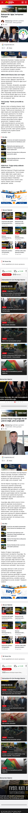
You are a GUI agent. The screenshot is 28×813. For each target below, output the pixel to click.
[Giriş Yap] (26, 2)
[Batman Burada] (9, 2)
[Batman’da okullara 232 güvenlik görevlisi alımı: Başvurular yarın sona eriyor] (7, 248)
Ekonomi (4, 322)
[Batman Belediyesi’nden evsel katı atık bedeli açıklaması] (14, 160)
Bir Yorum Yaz (7, 261)
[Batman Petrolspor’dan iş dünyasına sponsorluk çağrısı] (14, 154)
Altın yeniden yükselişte (8, 324)
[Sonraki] (15, 274)
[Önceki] (13, 274)
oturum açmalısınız (19, 264)
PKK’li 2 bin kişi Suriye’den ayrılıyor (11, 341)
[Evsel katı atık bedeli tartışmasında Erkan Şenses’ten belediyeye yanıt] (14, 141)
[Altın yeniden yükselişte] (14, 320)
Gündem (4, 338)
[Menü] (2, 2)
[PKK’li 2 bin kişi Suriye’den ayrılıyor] (14, 335)
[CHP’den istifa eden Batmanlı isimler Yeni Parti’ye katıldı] (20, 248)
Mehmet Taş (8, 20)
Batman (4, 291)
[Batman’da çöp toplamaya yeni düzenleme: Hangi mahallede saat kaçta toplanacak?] (14, 147)
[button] (22, 2)
